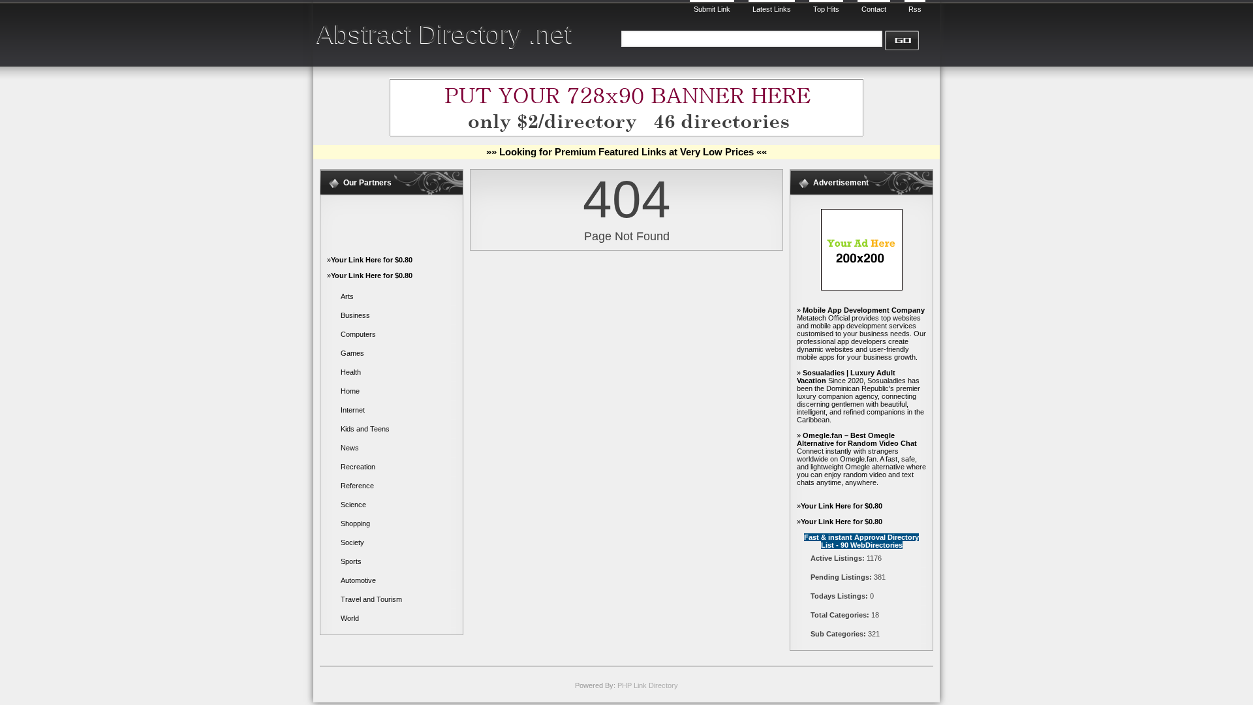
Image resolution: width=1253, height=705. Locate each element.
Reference (357, 486)
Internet (353, 410)
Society (352, 542)
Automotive (358, 580)
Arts (347, 296)
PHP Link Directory (647, 685)
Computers (358, 334)
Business (355, 315)
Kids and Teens (365, 429)
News (350, 448)
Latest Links (771, 9)
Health (351, 372)
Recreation (358, 467)
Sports (351, 561)
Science (353, 505)
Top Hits (826, 9)
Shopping (355, 523)
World (350, 618)
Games (352, 353)
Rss (914, 9)
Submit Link (712, 9)
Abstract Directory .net (444, 34)
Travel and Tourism (371, 599)
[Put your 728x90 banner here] (626, 134)
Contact (873, 9)
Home (350, 391)
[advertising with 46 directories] (862, 288)
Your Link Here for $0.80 (371, 260)
